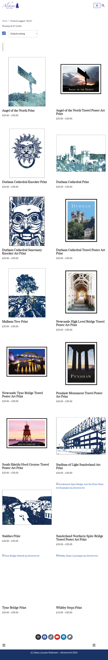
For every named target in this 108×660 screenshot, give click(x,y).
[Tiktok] (51, 637)
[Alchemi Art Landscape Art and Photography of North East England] (10, 5)
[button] (3, 645)
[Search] (103, 5)
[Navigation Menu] (97, 5)
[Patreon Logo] (70, 637)
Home (4, 21)
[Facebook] (44, 637)
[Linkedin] (63, 637)
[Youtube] (57, 637)
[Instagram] (38, 637)
